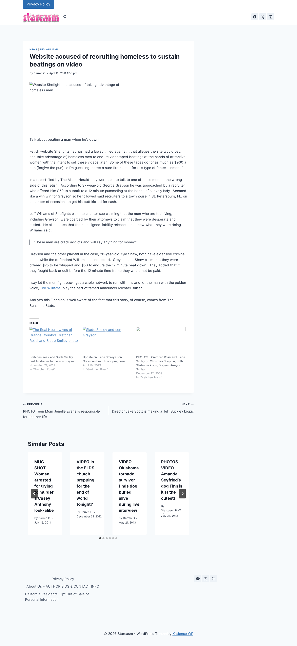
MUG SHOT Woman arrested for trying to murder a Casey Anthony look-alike (44, 486)
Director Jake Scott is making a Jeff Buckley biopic (153, 408)
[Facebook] (254, 16)
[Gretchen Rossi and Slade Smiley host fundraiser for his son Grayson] (54, 341)
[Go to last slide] (34, 493)
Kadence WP (183, 634)
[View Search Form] (65, 16)
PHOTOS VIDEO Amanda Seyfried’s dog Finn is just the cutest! (171, 480)
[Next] (182, 493)
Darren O (39, 73)
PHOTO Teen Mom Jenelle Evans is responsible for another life (61, 411)
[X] (262, 16)
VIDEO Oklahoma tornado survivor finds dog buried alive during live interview (129, 486)
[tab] (100, 538)
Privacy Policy (38, 4)
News (33, 49)
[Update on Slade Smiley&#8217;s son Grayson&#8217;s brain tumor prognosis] (107, 341)
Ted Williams (49, 49)
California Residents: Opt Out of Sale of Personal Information (57, 597)
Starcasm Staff (171, 510)
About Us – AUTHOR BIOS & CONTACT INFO (62, 586)
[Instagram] (270, 16)
